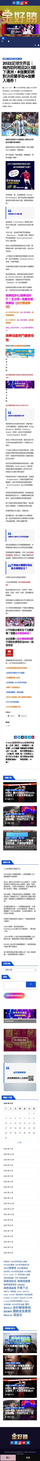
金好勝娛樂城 (15, 103)
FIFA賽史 (27, 94)
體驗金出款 (8, 1315)
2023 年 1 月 (8, 1198)
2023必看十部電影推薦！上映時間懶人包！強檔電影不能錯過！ (19, 1368)
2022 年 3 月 (8, 1253)
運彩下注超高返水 (13, 687)
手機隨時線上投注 (13, 678)
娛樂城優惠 (23, 1278)
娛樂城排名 (10, 1281)
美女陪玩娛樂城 (16, 1301)
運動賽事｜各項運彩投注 (8, 58)
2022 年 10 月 (9, 1214)
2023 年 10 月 (9, 1160)
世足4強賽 (11, 97)
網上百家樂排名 (15, 1298)
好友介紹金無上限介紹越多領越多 (19, 697)
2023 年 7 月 (8, 1165)
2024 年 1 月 (8, 1149)
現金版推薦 (28, 1294)
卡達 (31, 97)
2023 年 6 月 (8, 1171)
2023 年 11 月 (9, 1154)
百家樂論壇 (7, 1298)
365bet (5, 94)
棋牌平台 (6, 1291)
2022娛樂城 (10, 1268)
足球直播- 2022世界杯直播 (25, 100)
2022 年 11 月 (9, 1209)
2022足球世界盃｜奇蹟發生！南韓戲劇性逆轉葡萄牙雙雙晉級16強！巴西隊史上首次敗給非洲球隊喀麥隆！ (27, 751)
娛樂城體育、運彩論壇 (15, 692)
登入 (8, 1458)
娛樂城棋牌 (21, 1285)
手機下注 (22, 1288)
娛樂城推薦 (23, 1281)
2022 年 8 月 (8, 1225)
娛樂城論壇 (10, 1288)
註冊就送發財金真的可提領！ (17, 668)
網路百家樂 (22, 1298)
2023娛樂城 (22, 1268)
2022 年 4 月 (8, 1247)
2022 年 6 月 (8, 1236)
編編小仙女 (10, 799)
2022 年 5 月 (8, 1242)
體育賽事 (29, 103)
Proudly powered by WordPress (13, 1452)
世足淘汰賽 (25, 97)
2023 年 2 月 (8, 1192)
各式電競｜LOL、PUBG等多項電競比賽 (15, 1343)
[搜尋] (31, 984)
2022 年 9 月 (8, 1220)
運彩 (27, 1304)
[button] (2, 41)
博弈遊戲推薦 (9, 1278)
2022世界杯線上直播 (23, 87)
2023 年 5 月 (8, 1176)
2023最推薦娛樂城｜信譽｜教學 (13, 1340)
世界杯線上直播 (24, 1275)
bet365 (10, 94)
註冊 (28, 1458)
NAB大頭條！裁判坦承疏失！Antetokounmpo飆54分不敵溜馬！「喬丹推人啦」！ (20, 929)
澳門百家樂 (12, 1294)
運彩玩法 (8, 103)
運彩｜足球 (18, 58)
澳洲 (10, 100)
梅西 (34, 97)
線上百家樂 (29, 1298)
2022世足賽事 (15, 91)
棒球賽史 (6, 1294)
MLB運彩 (11, 1274)
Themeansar (19, 1454)
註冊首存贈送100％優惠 (16, 673)
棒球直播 (19, 1291)
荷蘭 (14, 100)
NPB (16, 1274)
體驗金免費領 (22, 1311)
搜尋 (5, 977)
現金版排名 (19, 1294)
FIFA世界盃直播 (18, 94)
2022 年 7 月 (8, 1231)
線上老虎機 (6, 1301)
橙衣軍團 (5, 100)
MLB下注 (6, 1274)
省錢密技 (28, 1343)
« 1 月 (19, 1142)
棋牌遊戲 (13, 1291)
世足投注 (18, 97)
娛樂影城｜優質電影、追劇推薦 (13, 1363)
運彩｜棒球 (21, 838)
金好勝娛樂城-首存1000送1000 (17, 405)
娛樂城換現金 (10, 1284)
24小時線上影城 (20, 1040)
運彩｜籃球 (21, 790)
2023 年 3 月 (8, 1187)
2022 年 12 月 (9, 1203)
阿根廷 (23, 103)
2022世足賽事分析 (26, 91)
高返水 (10, 106)
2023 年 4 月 (8, 1182)
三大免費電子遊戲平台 (12, 869)
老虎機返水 (26, 1301)
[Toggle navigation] (5, 41)
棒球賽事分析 (25, 1291)
